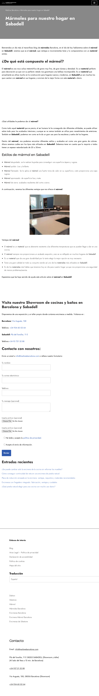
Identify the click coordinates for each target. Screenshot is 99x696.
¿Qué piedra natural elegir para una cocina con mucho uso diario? (28, 486)
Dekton (12, 595)
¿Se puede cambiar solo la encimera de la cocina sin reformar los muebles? (32, 469)
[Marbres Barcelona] (9, 3)
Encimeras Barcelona (17, 612)
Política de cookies (17, 561)
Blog (11, 548)
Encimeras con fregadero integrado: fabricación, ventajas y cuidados (29, 482)
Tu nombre (6, 362)
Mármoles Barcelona (17, 608)
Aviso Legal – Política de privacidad (23, 552)
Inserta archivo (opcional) (12, 418)
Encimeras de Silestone (18, 621)
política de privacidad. (32, 437)
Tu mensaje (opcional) (10, 401)
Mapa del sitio (15, 565)
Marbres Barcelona (11, 10)
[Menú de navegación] (94, 3)
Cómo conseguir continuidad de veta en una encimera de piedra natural (30, 473)
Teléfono (5, 388)
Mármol (12, 604)
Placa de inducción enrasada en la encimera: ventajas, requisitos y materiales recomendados (38, 478)
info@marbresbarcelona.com (27, 356)
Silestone (12, 599)
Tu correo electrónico (10, 375)
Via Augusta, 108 (19, 321)
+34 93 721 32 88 (16, 341)
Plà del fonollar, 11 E (19, 334)
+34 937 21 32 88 (17, 668)
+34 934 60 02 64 (18, 327)
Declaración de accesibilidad (20, 556)
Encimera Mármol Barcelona (20, 617)
